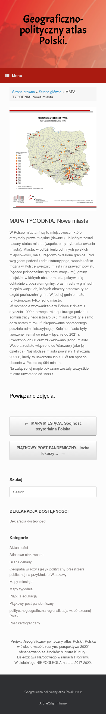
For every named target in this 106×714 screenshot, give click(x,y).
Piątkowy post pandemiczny (32, 603)
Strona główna (23, 91)
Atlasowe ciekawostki (26, 554)
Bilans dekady (21, 561)
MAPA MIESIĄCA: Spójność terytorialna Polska (53, 426)
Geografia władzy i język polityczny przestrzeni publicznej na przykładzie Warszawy (47, 571)
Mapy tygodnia (21, 588)
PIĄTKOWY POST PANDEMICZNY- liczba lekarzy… (53, 450)
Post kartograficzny (25, 622)
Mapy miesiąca (21, 581)
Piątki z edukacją (23, 595)
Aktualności (19, 547)
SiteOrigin (49, 703)
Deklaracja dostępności (28, 521)
